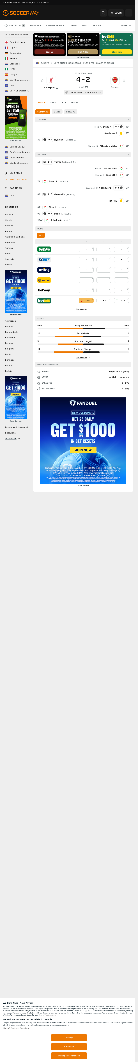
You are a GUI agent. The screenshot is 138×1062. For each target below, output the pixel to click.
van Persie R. (110, 168)
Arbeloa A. (56, 220)
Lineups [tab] (70, 111)
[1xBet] (44, 259)
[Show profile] (51, 80)
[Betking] (44, 270)
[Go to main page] (27, 13)
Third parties (50, 1015)
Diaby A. (97, 168)
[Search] (103, 13)
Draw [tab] (74, 102)
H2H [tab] (64, 102)
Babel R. (53, 181)
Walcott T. (111, 175)
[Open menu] (128, 13)
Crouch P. (70, 162)
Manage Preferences (69, 1055)
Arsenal (115, 87)
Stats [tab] (57, 111)
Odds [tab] (53, 102)
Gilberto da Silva (108, 146)
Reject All (69, 1046)
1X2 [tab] (41, 235)
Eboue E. (100, 175)
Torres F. (62, 207)
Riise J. (52, 207)
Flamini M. (93, 146)
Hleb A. (98, 126)
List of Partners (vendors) (16, 1028)
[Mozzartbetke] (44, 280)
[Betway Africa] (44, 290)
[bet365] (44, 300)
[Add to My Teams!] (42, 80)
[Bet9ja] (44, 249)
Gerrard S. (71, 139)
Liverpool (49, 87)
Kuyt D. (68, 213)
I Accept (69, 1037)
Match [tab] (41, 102)
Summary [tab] (42, 111)
